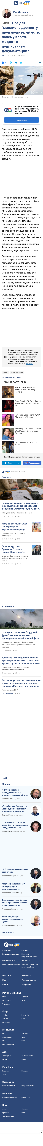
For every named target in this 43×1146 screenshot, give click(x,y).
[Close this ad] (41, 1132)
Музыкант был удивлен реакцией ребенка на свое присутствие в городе (15, 558)
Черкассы (6, 1004)
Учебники (25, 1033)
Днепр (24, 1000)
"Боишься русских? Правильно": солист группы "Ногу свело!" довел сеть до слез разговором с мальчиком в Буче (16, 549)
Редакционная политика (11, 377)
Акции (4, 1059)
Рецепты (5, 1071)
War (3, 55)
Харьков (25, 996)
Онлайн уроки (7, 1037)
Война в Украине (17, 372)
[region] (21, 178)
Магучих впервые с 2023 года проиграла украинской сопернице (14, 526)
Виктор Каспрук (8, 815)
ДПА (23, 1037)
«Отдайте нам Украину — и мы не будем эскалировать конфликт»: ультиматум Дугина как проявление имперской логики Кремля (15, 809)
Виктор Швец (7, 799)
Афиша (4, 1109)
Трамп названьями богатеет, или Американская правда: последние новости (15, 902)
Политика (26, 976)
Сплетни (25, 1109)
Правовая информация (10, 954)
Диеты (4, 1075)
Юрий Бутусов (20, 12)
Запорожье (6, 1000)
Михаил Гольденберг (10, 831)
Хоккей (5, 1019)
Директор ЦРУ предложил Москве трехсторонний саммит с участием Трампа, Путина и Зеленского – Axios (21, 660)
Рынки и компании (9, 1086)
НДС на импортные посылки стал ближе (15, 870)
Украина (5, 372)
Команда (25, 950)
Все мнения (7, 933)
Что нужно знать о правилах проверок (17, 513)
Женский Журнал (8, 1116)
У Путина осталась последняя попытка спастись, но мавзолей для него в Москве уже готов (14, 792)
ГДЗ (3, 1033)
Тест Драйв (6, 1056)
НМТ (23, 1041)
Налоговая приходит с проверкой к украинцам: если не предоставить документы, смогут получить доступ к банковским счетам (21, 506)
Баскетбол (25, 1015)
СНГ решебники (8, 1044)
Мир (4, 980)
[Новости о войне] (6, 472)
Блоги (5, 984)
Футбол (5, 1015)
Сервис (24, 1059)
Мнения (6, 784)
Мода (24, 1113)
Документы (26, 960)
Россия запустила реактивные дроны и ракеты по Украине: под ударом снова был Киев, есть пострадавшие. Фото (21, 683)
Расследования (29, 980)
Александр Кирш (9, 876)
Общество (27, 984)
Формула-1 (6, 1022)
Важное (6, 477)
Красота (5, 1113)
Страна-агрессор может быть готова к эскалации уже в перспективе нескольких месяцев (18, 644)
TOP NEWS (8, 606)
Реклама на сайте (8, 960)
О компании (6, 950)
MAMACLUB (26, 1097)
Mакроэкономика (28, 1086)
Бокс (23, 1019)
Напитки (25, 1071)
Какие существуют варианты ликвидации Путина (12, 919)
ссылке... (29, 364)
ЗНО (3, 1041)
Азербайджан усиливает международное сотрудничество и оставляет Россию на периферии (13, 886)
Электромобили (27, 1056)
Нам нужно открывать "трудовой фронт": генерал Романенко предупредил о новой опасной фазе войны (20, 635)
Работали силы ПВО (10, 690)
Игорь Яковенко (8, 925)
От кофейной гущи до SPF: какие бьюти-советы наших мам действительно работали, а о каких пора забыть (15, 825)
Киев (4, 996)
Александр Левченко (10, 893)
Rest (4, 778)
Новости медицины (9, 1097)
